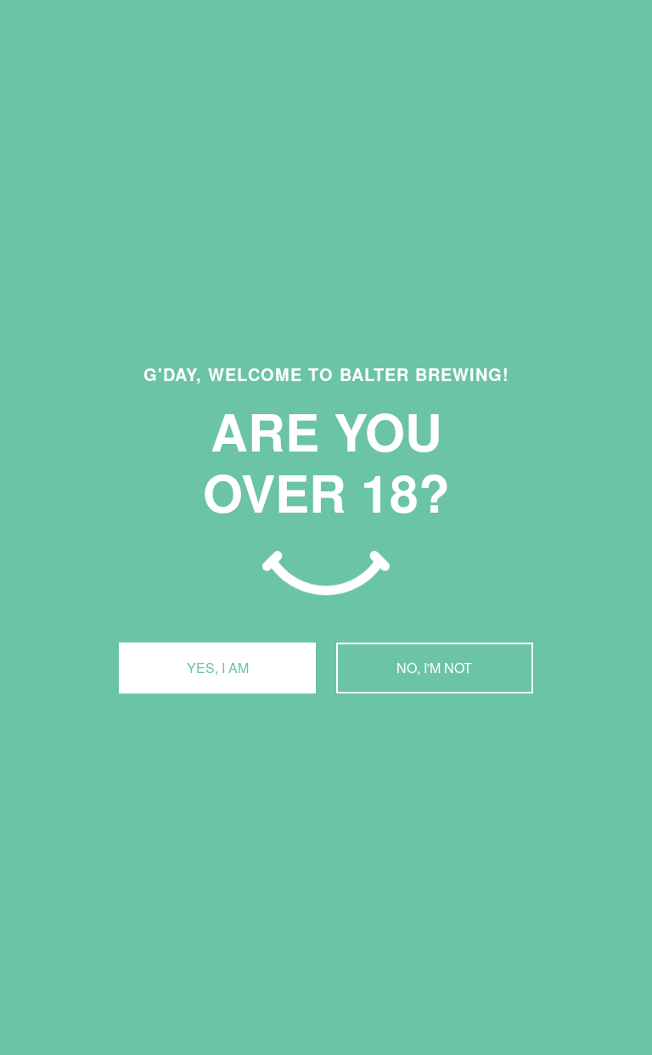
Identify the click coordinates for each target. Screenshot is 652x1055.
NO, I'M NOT (434, 667)
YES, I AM (218, 667)
